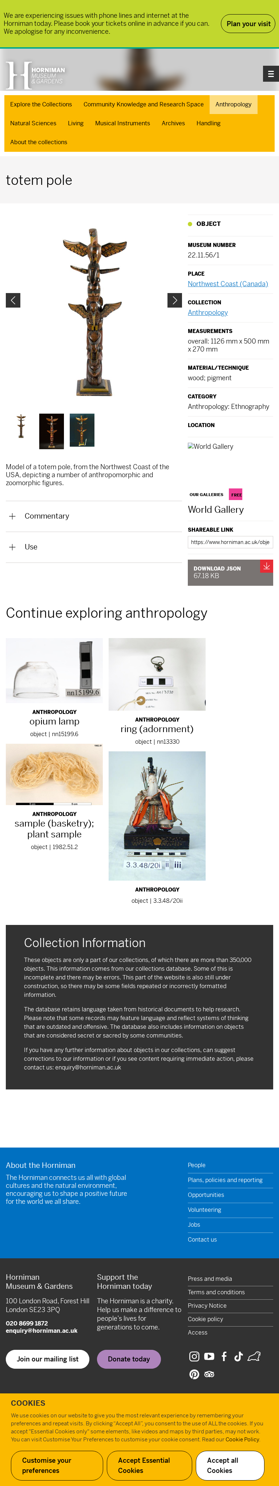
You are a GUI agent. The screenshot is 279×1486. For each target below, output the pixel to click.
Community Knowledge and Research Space (144, 104)
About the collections (38, 142)
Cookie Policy (242, 1439)
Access (197, 1332)
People (197, 1165)
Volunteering (204, 1210)
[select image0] (21, 426)
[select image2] (82, 430)
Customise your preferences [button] (46, 1465)
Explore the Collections (41, 104)
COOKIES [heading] (28, 1403)
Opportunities (206, 1195)
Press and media (210, 1279)
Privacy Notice (207, 1306)
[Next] (174, 300)
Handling (209, 123)
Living (76, 123)
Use (31, 547)
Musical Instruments (122, 123)
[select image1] (51, 431)
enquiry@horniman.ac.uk (88, 1067)
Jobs (194, 1225)
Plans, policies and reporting (225, 1180)
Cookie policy (205, 1319)
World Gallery (216, 509)
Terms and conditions (216, 1292)
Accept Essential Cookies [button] (144, 1465)
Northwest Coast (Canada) (228, 284)
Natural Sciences (33, 123)
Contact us (202, 1239)
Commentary (47, 516)
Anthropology (233, 104)
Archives (173, 123)
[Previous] (13, 300)
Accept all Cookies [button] (222, 1465)
